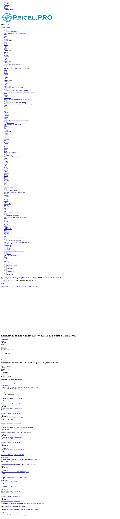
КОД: (2, 341)
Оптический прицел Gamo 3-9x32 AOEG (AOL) (14, 477)
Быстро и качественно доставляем (10, 501)
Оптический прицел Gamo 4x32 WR (11, 403)
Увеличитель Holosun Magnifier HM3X (11, 423)
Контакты (6, 6)
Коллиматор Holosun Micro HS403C (10, 496)
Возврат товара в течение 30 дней (10, 512)
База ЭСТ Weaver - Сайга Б (8, 487)
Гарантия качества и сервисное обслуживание (13, 506)
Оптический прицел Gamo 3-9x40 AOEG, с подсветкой (16, 432)
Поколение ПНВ (8, 2)
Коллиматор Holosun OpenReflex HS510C (12, 455)
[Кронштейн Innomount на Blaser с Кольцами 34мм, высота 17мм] (19, 286)
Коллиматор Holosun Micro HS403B (10, 413)
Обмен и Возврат (9, 9)
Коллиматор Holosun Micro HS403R (10, 442)
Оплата (6, 8)
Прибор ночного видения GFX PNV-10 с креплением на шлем (18, 464)
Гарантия (6, 3)
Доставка (6, 5)
